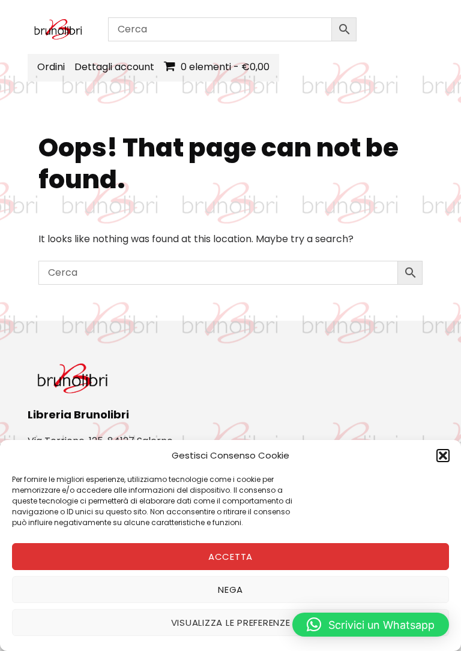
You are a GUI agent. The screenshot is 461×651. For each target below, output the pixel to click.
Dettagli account (114, 67)
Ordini (51, 67)
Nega (230, 589)
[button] (443, 456)
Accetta (230, 556)
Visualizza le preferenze (231, 622)
